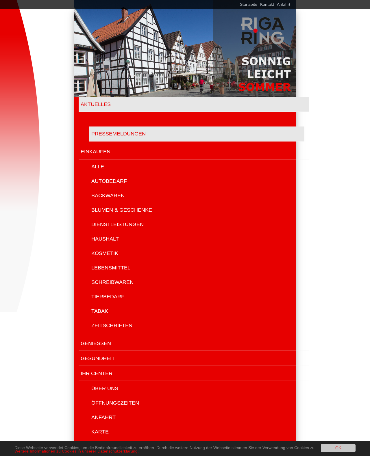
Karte (100, 432)
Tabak (99, 311)
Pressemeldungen (118, 134)
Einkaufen (95, 152)
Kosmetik (104, 253)
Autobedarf (109, 181)
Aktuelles (96, 104)
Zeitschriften (111, 325)
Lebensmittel (110, 268)
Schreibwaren (112, 282)
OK (338, 448)
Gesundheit (98, 358)
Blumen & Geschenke (121, 210)
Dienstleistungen (117, 224)
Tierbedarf (107, 296)
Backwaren (108, 195)
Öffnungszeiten (115, 403)
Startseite (248, 4)
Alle (97, 167)
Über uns (104, 388)
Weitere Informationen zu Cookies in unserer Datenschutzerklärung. (76, 451)
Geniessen (96, 343)
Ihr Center (96, 373)
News (99, 119)
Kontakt (267, 4)
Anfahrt (283, 4)
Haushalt (105, 239)
